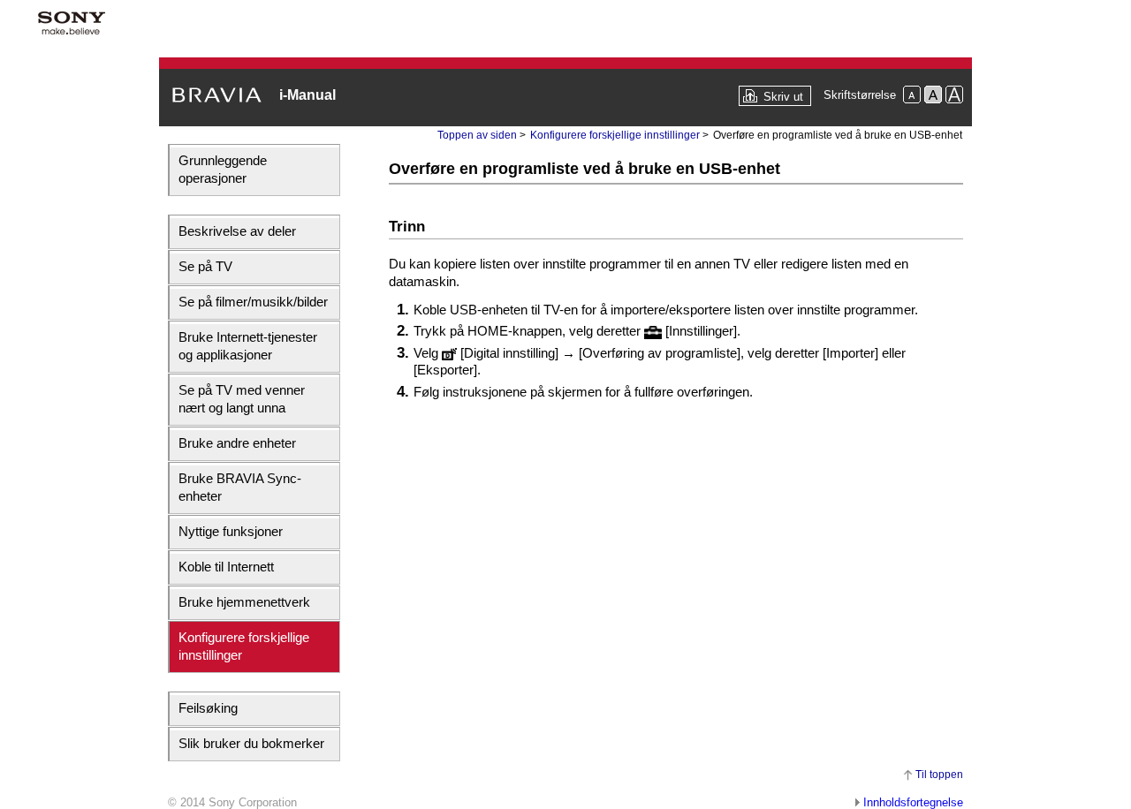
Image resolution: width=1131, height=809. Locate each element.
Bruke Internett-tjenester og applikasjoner (247, 345)
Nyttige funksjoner (230, 531)
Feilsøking (208, 707)
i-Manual (307, 94)
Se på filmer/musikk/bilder (253, 301)
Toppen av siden (477, 135)
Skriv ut (783, 96)
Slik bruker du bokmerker (251, 743)
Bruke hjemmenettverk (244, 601)
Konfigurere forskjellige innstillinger (243, 646)
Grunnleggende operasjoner (222, 169)
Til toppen (939, 774)
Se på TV (205, 266)
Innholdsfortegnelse (913, 802)
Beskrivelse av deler (237, 230)
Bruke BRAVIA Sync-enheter (239, 487)
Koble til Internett (226, 566)
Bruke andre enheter (237, 442)
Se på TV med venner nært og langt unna (241, 398)
